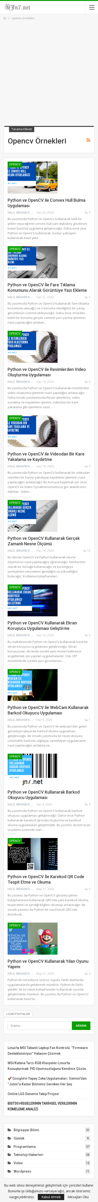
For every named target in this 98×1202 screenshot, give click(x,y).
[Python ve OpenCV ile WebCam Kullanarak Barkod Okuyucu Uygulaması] (33, 685)
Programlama (25, 1147)
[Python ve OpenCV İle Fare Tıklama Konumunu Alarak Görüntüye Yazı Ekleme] (33, 262)
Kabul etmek (51, 1197)
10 (88, 551)
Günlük (19, 1138)
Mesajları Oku (78, 1197)
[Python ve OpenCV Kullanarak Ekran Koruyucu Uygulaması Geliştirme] (33, 600)
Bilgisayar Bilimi (26, 1130)
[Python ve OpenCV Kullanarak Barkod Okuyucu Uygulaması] (33, 769)
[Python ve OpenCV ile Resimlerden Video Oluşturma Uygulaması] (33, 347)
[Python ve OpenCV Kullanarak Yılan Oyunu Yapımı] (33, 938)
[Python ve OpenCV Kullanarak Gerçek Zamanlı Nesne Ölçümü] (33, 516)
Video (18, 1163)
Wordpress (22, 1171)
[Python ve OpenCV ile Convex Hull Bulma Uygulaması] (33, 177)
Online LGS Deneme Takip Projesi (33, 1094)
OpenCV (14, 164)
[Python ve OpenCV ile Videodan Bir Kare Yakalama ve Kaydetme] (33, 431)
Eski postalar (19, 1014)
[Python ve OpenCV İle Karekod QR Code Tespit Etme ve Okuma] (33, 854)
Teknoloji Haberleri (28, 1155)
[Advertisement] (49, 72)
